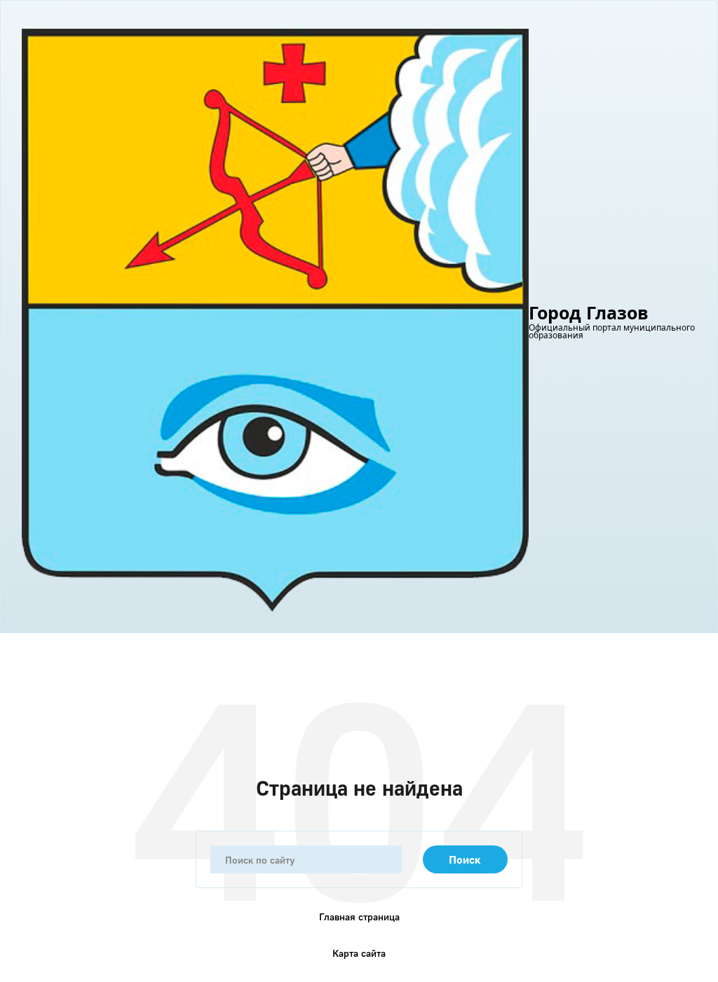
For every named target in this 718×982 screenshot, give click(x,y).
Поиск (465, 859)
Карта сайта (359, 953)
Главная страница (359, 916)
